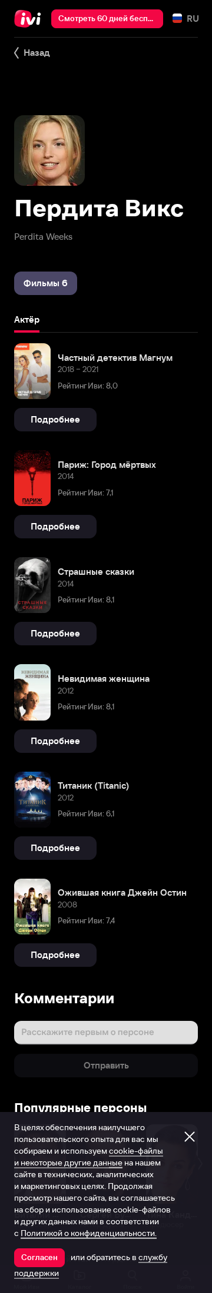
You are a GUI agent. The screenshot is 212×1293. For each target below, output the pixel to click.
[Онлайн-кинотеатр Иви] (30, 19)
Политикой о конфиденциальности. (89, 1233)
